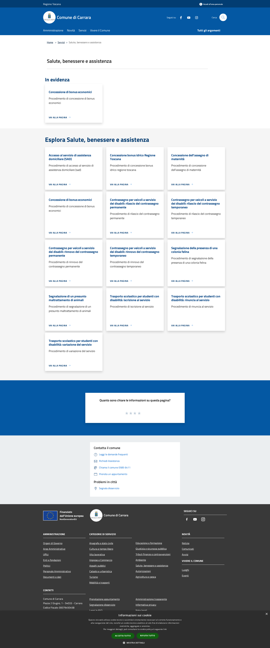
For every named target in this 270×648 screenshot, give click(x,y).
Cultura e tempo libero (101, 549)
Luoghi (185, 570)
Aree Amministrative (54, 549)
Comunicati (188, 549)
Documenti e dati (52, 577)
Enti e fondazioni (52, 560)
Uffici (46, 554)
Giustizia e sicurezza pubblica (151, 549)
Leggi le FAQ (95, 610)
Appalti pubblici (97, 566)
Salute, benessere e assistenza (152, 565)
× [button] (266, 614)
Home (50, 42)
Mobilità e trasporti (99, 582)
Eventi (185, 575)
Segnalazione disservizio (102, 605)
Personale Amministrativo (57, 571)
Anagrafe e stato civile (101, 543)
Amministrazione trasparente (151, 599)
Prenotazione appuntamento (104, 599)
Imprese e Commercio (100, 560)
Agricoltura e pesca (146, 577)
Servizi (61, 42)
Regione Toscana (52, 4)
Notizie (185, 543)
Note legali (141, 610)
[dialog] (135, 629)
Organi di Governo (52, 543)
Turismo (93, 577)
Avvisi (185, 554)
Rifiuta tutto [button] (147, 635)
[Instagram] (195, 17)
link (165, 629)
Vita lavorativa (97, 554)
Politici (46, 566)
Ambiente (141, 560)
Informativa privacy (146, 605)
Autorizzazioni (143, 571)
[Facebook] (180, 17)
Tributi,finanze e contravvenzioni (153, 554)
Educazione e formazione (149, 543)
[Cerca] (223, 17)
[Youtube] (187, 17)
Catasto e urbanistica (100, 571)
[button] (135, 642)
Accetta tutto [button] (123, 635)
